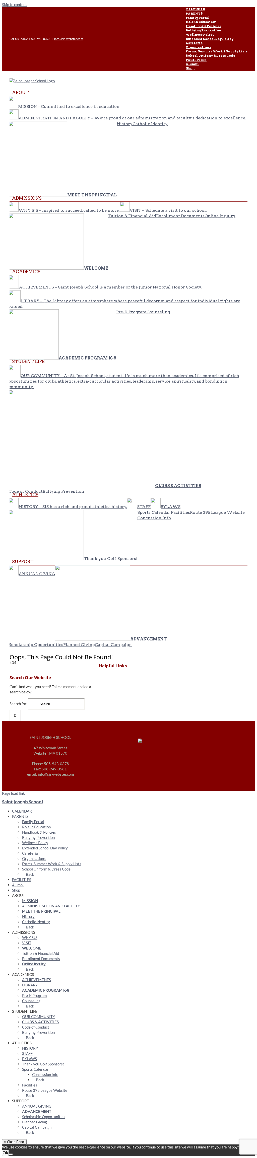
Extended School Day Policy (45, 848)
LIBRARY (30, 985)
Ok (5, 1152)
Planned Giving (34, 1122)
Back (29, 874)
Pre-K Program (34, 995)
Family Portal (33, 821)
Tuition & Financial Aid (40, 953)
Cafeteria (30, 853)
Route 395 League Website (44, 1090)
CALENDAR (22, 811)
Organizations (34, 858)
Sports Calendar (35, 1069)
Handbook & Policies (39, 832)
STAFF (27, 1053)
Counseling (31, 1000)
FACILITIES (21, 879)
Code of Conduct (35, 1027)
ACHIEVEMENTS (36, 979)
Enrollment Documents (41, 958)
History (28, 916)
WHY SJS (29, 937)
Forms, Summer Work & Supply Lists (51, 863)
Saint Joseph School (22, 802)
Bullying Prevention (38, 837)
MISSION (30, 900)
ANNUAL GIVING (36, 1106)
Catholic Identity (36, 921)
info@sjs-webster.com (68, 39)
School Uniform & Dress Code (46, 869)
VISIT (26, 942)
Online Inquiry (34, 964)
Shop (16, 890)
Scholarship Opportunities (43, 1116)
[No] (11, 1154)
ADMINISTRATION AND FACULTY (51, 906)
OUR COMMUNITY (38, 1016)
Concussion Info (45, 1074)
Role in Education (36, 827)
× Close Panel (14, 1142)
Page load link (13, 793)
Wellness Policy (35, 842)
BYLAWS (29, 1058)
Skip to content (14, 4)
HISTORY (30, 1048)
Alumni (18, 885)
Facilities (29, 1085)
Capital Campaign (36, 1127)
